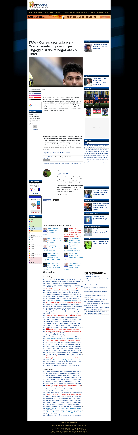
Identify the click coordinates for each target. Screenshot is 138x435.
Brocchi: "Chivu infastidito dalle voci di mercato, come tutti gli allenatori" (66, 391)
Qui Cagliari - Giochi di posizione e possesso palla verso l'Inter (63, 415)
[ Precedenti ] (35, 193)
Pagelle (86, 200)
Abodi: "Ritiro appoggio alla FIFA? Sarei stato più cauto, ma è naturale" (66, 333)
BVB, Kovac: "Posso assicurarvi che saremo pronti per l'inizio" (63, 314)
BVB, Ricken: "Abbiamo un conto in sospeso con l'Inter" (61, 321)
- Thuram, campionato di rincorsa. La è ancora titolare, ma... (65, 342)
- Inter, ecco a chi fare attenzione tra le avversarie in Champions (65, 354)
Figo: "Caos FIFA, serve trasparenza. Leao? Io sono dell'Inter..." (64, 340)
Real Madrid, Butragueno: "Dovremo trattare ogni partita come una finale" (66, 325)
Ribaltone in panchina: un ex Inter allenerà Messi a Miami (62, 283)
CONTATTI (75, 425)
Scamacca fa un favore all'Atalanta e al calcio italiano (61, 308)
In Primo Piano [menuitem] (38, 12)
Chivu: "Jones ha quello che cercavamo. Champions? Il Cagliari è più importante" (69, 319)
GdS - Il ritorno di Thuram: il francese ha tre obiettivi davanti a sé (99, 153)
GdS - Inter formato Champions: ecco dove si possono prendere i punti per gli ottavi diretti (105, 145)
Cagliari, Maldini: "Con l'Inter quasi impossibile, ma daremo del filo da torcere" (68, 371)
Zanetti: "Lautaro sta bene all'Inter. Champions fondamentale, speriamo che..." (68, 344)
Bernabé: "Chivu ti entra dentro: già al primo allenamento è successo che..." (67, 348)
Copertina (87, 76)
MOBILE (81, 425)
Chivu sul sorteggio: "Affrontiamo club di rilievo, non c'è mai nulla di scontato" (68, 404)
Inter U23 (87, 239)
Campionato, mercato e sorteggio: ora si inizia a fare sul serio (63, 365)
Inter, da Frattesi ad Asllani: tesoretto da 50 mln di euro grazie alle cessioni (67, 281)
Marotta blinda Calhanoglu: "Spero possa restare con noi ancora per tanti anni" (68, 387)
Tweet (57, 200)
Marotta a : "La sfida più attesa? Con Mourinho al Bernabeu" (64, 394)
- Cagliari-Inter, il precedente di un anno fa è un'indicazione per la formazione (69, 358)
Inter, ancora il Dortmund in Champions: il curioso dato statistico (64, 400)
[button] (35, 126)
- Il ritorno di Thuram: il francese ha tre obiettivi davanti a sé (64, 356)
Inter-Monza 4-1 (90, 105)
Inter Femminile (89, 226)
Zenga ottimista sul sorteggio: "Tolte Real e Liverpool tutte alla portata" (66, 377)
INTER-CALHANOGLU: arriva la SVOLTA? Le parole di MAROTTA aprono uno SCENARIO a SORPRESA (73, 232)
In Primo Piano (50, 156)
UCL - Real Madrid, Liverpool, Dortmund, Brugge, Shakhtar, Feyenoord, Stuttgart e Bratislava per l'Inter (52, 257)
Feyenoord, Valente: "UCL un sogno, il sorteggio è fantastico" (63, 285)
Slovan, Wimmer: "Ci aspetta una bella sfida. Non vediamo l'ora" (64, 306)
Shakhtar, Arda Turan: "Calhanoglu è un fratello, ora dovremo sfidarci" (65, 323)
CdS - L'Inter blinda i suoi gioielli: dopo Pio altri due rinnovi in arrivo (99, 157)
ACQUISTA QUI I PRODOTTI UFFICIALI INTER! (56, 153)
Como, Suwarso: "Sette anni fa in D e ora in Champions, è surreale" (65, 379)
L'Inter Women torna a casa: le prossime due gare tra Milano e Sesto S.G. (101, 230)
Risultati (35, 129)
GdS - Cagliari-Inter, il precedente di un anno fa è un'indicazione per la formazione (103, 161)
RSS (85, 425)
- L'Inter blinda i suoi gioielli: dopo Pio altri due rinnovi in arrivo (75, 240)
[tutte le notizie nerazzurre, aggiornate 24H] (39, 4)
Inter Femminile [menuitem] (101, 12)
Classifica (32, 216)
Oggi (86, 143)
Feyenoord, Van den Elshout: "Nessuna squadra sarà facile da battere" (66, 292)
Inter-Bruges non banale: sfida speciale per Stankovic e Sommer (64, 375)
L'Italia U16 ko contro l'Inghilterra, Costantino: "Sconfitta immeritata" (65, 402)
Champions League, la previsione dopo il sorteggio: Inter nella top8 (65, 315)
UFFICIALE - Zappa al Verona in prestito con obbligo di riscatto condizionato (67, 279)
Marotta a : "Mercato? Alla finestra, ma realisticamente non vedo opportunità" (68, 385)
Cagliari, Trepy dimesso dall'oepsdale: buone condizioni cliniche (64, 392)
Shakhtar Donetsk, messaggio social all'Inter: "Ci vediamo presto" (64, 398)
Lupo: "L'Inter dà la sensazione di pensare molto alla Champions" (64, 383)
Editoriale (87, 42)
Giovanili (87, 213)
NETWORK (54, 425)
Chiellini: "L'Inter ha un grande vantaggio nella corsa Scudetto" (63, 289)
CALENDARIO (68, 425)
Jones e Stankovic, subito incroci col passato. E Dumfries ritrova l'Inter (65, 396)
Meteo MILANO (35, 197)
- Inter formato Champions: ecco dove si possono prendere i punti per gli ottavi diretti (71, 361)
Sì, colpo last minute (35, 118)
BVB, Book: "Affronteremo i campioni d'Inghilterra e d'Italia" (62, 290)
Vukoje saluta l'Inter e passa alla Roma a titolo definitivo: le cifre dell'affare (67, 302)
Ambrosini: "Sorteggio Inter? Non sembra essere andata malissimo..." (65, 337)
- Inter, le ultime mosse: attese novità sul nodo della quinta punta (65, 352)
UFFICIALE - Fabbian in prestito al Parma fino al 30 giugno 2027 (64, 287)
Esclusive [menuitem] (66, 12)
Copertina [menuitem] (58, 12)
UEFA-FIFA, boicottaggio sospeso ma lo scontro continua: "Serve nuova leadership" (69, 410)
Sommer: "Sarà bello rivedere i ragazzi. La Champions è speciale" (64, 331)
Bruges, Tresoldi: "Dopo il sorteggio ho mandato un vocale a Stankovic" (66, 327)
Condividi (48, 200)
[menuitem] (108, 12)
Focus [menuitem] (46, 12)
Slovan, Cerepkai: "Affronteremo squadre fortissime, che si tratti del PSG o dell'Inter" (69, 296)
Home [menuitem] (30, 12)
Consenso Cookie (65, 422)
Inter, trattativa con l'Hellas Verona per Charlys (59, 363)
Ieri (89, 143)
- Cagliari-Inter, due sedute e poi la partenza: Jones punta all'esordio (66, 346)
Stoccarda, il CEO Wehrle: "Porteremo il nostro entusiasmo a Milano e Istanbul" (68, 298)
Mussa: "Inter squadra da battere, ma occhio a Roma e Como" (63, 381)
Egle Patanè (46, 158)
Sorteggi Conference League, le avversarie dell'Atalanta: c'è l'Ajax (64, 304)
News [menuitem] (51, 12)
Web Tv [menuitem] (86, 12)
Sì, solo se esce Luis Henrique (35, 121)
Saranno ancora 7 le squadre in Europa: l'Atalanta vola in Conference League (68, 389)
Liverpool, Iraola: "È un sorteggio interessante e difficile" (62, 317)
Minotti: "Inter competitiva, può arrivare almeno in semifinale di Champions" (67, 350)
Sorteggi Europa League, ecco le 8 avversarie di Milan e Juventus (64, 312)
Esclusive (87, 188)
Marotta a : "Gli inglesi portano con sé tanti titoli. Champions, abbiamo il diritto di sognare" (72, 408)
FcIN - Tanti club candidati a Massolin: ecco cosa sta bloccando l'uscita (100, 192)
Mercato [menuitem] (93, 12)
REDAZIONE (61, 425)
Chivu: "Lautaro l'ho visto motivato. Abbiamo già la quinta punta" (54, 240)
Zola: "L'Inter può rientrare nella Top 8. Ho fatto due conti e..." (63, 310)
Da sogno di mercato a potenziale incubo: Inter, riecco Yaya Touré (64, 294)
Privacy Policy (73, 422)
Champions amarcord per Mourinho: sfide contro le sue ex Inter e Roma (66, 406)
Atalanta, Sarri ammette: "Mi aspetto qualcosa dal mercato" (62, 373)
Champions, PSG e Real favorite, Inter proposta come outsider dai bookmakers (68, 335)
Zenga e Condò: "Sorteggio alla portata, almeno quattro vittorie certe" (65, 414)
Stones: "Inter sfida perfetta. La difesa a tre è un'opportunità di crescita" (66, 300)
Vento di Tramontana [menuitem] (76, 12)
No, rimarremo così (34, 123)
